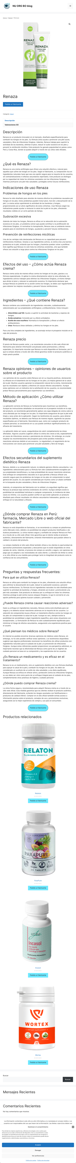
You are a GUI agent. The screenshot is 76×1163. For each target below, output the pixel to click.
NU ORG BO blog (22, 5)
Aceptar (38, 1145)
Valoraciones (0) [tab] (12, 125)
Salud (10, 18)
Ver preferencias (38, 1156)
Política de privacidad (43, 1160)
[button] (73, 1127)
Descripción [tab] (10, 121)
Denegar (38, 1150)
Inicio (5, 18)
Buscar (5, 1076)
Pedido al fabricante (13, 104)
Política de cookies (31, 1160)
